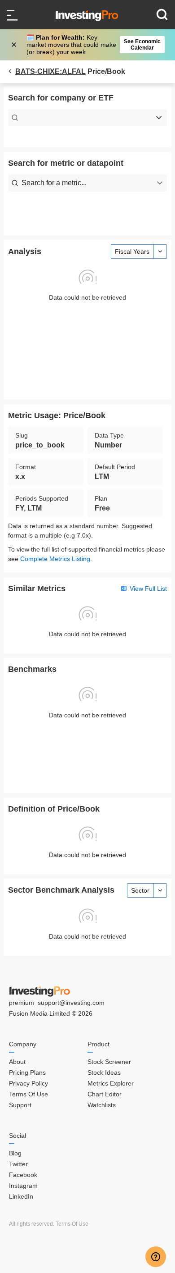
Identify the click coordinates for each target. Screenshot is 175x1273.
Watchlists (102, 1105)
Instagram (23, 1185)
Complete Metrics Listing (55, 558)
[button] (92, 44)
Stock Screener (109, 1061)
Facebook (23, 1174)
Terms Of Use (28, 1094)
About (17, 1061)
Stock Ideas (104, 1072)
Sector (140, 890)
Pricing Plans (27, 1072)
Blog (15, 1153)
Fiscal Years (132, 251)
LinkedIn (21, 1196)
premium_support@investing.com (57, 1002)
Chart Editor (105, 1094)
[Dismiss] (14, 44)
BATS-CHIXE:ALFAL (50, 71)
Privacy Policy (28, 1083)
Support (20, 1105)
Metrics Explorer (111, 1083)
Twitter (18, 1164)
